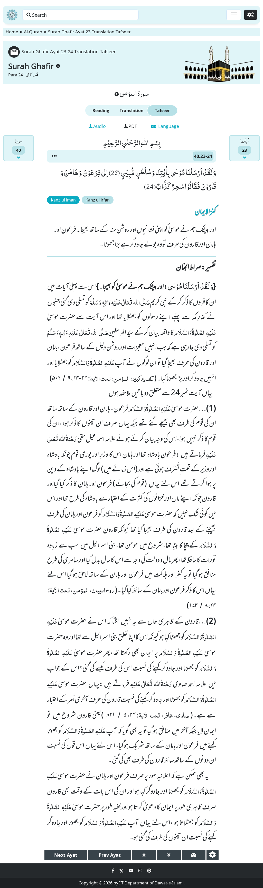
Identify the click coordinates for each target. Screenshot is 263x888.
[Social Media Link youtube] (131, 870)
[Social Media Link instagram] (140, 870)
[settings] (212, 855)
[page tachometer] (193, 855)
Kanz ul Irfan (98, 200)
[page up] (144, 855)
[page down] (168, 855)
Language (168, 126)
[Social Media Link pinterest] (149, 870)
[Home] (12, 14)
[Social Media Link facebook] (113, 870)
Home (12, 32)
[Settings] (250, 14)
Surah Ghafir (30, 66)
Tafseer (162, 110)
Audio (99, 126)
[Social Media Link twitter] (122, 870)
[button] (54, 156)
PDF (132, 126)
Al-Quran (33, 32)
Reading (100, 110)
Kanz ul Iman (63, 200)
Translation (132, 110)
